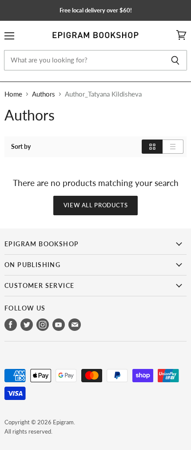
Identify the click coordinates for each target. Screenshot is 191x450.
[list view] (173, 147)
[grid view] (152, 147)
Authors (43, 94)
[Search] (175, 60)
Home (13, 94)
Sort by (21, 146)
